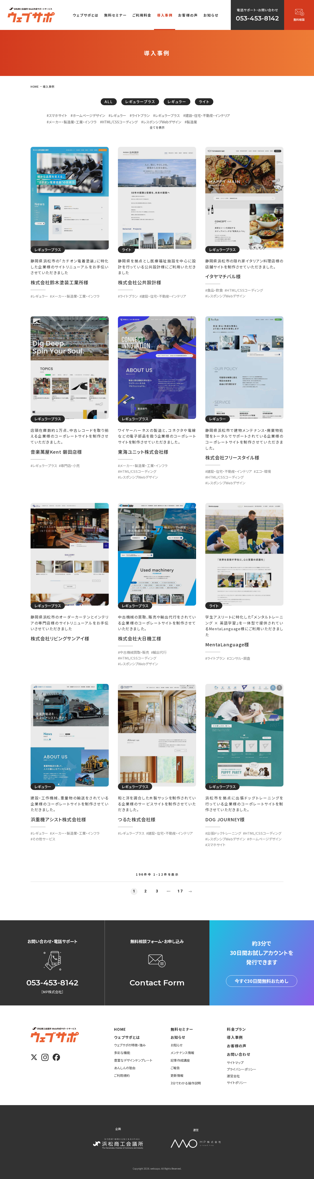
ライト (204, 101)
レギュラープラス (140, 101)
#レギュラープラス (166, 115)
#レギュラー (117, 115)
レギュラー (177, 101)
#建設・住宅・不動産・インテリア (206, 115)
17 (180, 891)
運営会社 (233, 1076)
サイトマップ (235, 1062)
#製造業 (191, 122)
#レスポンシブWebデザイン (161, 122)
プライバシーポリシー (241, 1069)
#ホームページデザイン (88, 115)
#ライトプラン (140, 115)
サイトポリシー (237, 1082)
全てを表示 (157, 127)
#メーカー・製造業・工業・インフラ (72, 122)
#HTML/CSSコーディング (119, 122)
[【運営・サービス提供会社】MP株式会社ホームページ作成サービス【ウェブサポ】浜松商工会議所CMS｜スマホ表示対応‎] (31, 15)
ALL (109, 101)
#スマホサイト (57, 115)
